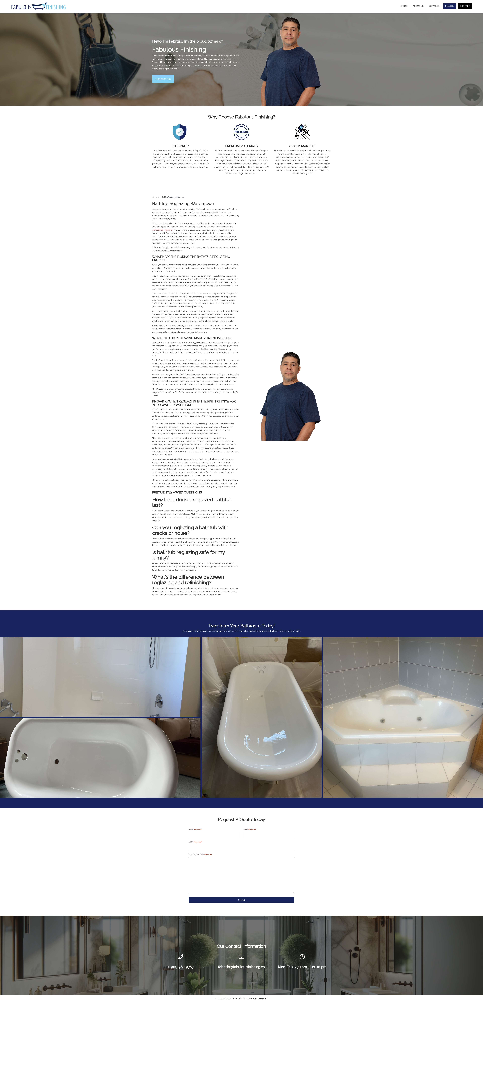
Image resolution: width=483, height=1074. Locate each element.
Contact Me (163, 79)
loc (159, 197)
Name (195, 829)
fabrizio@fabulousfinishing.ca (241, 967)
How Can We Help (200, 854)
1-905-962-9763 (181, 967)
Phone (249, 829)
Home (154, 197)
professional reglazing (162, 230)
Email (195, 842)
